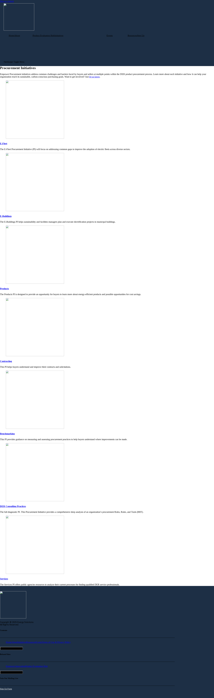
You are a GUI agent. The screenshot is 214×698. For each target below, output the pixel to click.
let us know (94, 77)
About (17, 35)
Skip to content (7, 1)
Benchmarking (7, 433)
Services (4, 579)
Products (4, 288)
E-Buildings (6, 216)
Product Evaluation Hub (43, 35)
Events (110, 35)
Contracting (6, 361)
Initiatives (58, 35)
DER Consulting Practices (13, 506)
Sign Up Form (6, 689)
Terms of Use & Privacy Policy (56, 642)
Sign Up (140, 35)
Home (11, 35)
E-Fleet (3, 143)
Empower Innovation (15, 666)
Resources (132, 35)
